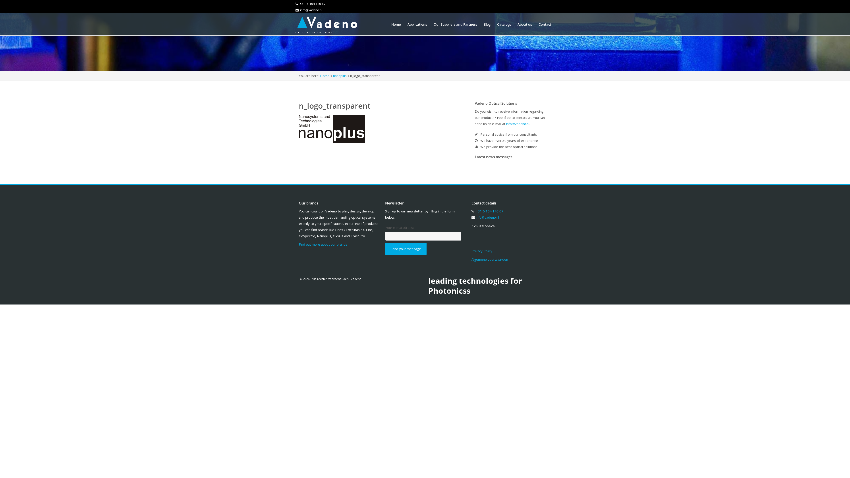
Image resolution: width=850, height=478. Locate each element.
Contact (545, 24)
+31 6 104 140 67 (312, 4)
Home (396, 24)
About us (525, 24)
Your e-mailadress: (399, 228)
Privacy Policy (481, 251)
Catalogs (504, 24)
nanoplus (340, 75)
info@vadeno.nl (311, 10)
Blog (487, 24)
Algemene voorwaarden (489, 259)
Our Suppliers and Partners (455, 24)
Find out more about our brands (323, 244)
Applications (417, 24)
